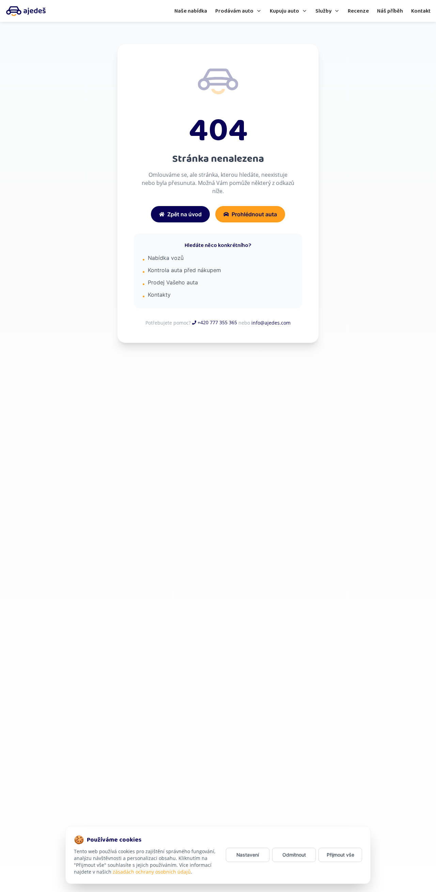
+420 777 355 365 (217, 322)
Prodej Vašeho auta (173, 282)
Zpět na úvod (184, 214)
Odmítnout (294, 855)
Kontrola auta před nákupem (184, 270)
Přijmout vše (340, 855)
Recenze (358, 11)
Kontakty (159, 294)
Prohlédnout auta (254, 214)
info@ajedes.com (271, 322)
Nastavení (247, 855)
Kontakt (421, 11)
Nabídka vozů (166, 257)
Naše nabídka (190, 11)
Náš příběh (390, 11)
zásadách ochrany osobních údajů (152, 871)
